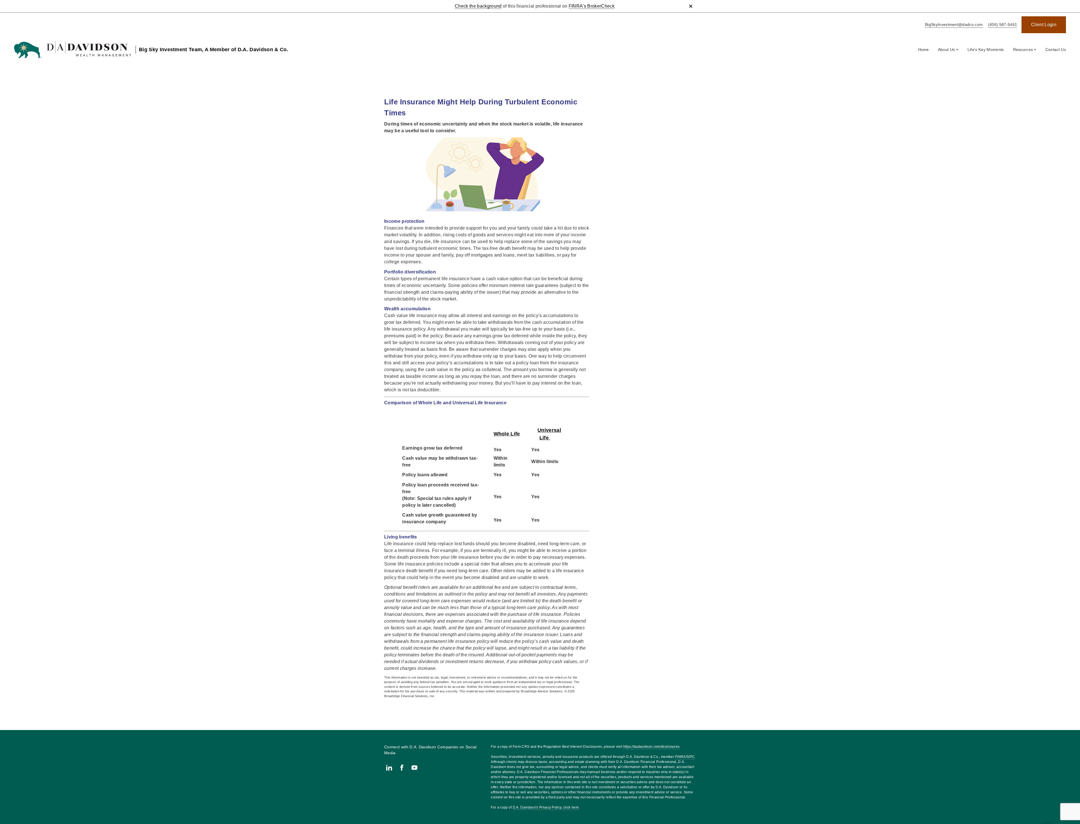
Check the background (478, 6)
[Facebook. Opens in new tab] (402, 768)
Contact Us (1055, 49)
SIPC (691, 757)
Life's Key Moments (986, 49)
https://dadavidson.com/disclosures (651, 747)
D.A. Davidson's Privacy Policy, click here (546, 807)
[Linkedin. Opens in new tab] (389, 768)
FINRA (680, 757)
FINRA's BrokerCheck (592, 6)
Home (923, 49)
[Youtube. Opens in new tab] (414, 768)
